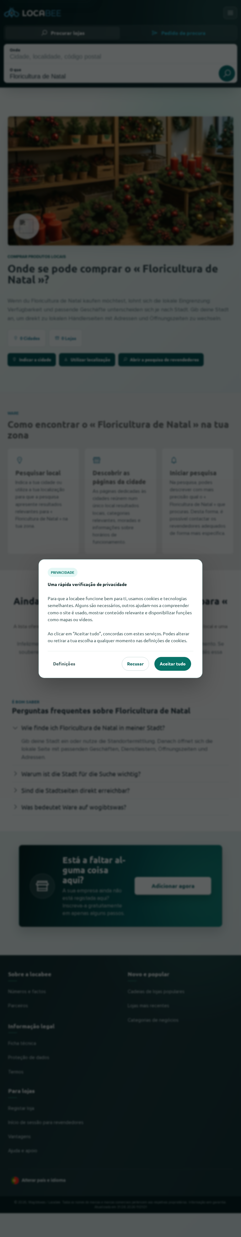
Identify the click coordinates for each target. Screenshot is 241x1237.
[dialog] (120, 618)
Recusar (135, 663)
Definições (64, 663)
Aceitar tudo (173, 663)
